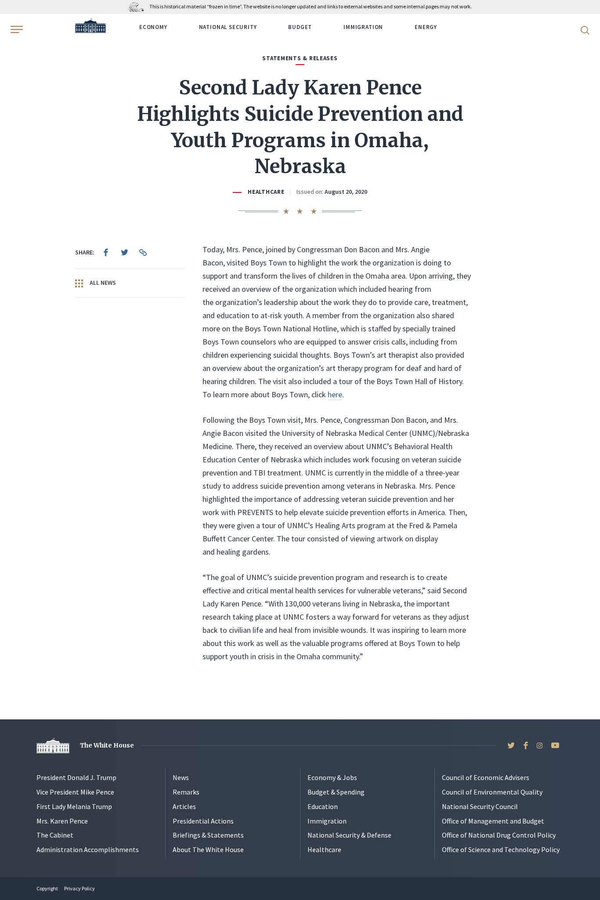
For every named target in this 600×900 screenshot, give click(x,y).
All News (102, 283)
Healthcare (266, 192)
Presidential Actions (203, 821)
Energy (426, 27)
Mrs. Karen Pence (62, 821)
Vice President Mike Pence (75, 792)
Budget (300, 27)
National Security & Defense (349, 835)
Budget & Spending (336, 792)
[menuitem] (106, 252)
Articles (184, 806)
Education (322, 806)
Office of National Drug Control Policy (499, 835)
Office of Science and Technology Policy (501, 849)
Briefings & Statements (208, 835)
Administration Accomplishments (87, 849)
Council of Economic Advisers (485, 777)
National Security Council (480, 806)
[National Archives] (138, 6)
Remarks (186, 792)
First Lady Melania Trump (74, 806)
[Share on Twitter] (124, 252)
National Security (228, 27)
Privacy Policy (79, 888)
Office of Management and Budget (493, 821)
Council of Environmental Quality (492, 792)
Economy (153, 27)
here (335, 394)
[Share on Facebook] (106, 252)
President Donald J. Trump (76, 777)
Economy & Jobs (332, 777)
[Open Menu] (16, 29)
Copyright (47, 888)
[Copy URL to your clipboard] (143, 252)
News (181, 777)
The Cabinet (54, 835)
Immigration (363, 27)
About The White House (208, 849)
